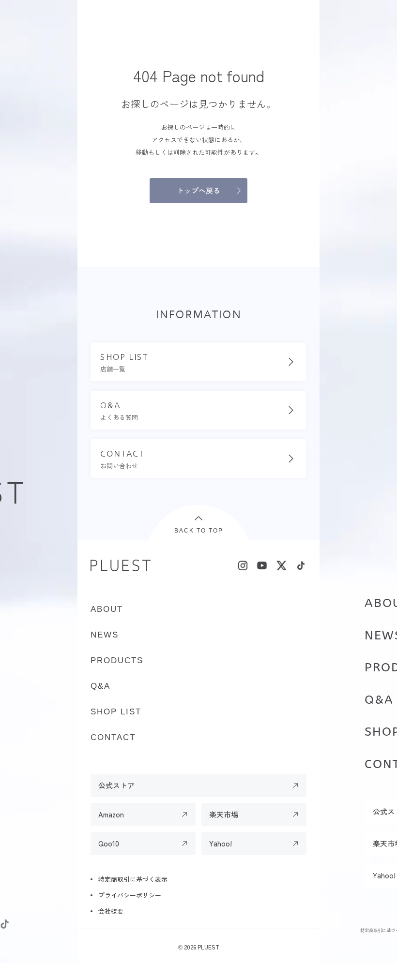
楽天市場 (223, 814)
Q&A (379, 700)
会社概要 (110, 911)
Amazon (111, 814)
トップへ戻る (198, 190)
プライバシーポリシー (129, 895)
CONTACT (113, 737)
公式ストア (116, 785)
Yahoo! (220, 843)
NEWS (105, 634)
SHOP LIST (116, 711)
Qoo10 (108, 843)
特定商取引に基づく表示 (133, 879)
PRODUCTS (117, 660)
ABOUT (107, 609)
